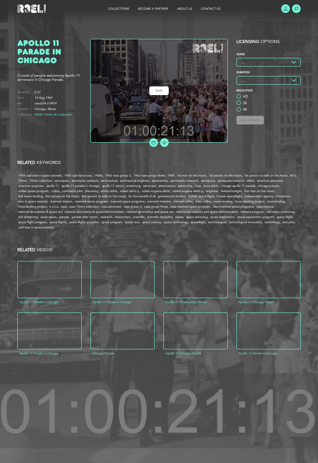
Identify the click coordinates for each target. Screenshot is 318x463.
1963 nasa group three (149, 175)
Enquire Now (250, 120)
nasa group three (156, 206)
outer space (48, 217)
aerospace (208, 180)
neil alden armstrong (281, 211)
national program (252, 211)
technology (272, 222)
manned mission (61, 201)
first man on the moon (259, 191)
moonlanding (276, 201)
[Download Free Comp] (164, 142)
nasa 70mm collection (84, 206)
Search (296, 8)
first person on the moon (62, 196)
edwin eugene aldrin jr (188, 191)
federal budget (231, 191)
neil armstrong (28, 217)
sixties (179, 217)
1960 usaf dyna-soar (78, 175)
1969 (170, 175)
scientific (139, 217)
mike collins (203, 201)
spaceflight (198, 222)
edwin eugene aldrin (156, 191)
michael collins (183, 201)
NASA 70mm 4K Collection (53, 114)
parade (64, 217)
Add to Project (153, 142)
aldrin (250, 180)
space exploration (222, 217)
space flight (284, 217)
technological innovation (245, 222)
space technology (176, 222)
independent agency (258, 196)
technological (217, 222)
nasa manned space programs (233, 206)
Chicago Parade (103, 353)
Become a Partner (153, 8)
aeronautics (160, 180)
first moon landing (30, 196)
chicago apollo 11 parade (238, 186)
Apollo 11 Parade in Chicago (38, 302)
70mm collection (40, 180)
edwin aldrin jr (129, 191)
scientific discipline (160, 217)
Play (159, 90)
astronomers (166, 186)
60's (293, 175)
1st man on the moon (191, 175)
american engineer (31, 186)
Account (285, 8)
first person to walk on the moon (104, 196)
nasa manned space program (190, 206)
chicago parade (268, 186)
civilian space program (33, 191)
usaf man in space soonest (36, 227)
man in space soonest (33, 201)
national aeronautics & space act (40, 211)
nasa (64, 206)
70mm (22, 180)
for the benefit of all (141, 196)
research (106, 217)
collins (55, 191)
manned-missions (159, 201)
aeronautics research (184, 180)
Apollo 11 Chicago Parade (256, 302)
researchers (122, 217)
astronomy (185, 186)
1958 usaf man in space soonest (40, 175)
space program (111, 222)
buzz (198, 186)
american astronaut (270, 180)
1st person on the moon (225, 175)
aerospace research (231, 180)
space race (132, 222)
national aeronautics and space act (149, 211)
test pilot (289, 222)
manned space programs (127, 201)
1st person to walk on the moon (265, 175)
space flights (57, 222)
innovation (283, 196)
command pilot (72, 191)
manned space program (91, 201)
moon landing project (249, 201)
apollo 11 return (113, 186)
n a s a (53, 206)
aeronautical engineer (134, 180)
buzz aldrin (211, 186)
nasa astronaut (111, 206)
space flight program (32, 222)
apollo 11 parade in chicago (80, 186)
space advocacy (197, 217)
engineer (212, 191)
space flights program (84, 222)
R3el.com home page (32, 8)
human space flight (201, 196)
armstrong (133, 186)
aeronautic (62, 180)
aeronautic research (84, 180)
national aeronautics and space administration (207, 211)
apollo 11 (52, 186)
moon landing (223, 201)
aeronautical (109, 180)
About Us (184, 8)
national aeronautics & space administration (94, 211)
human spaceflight (229, 196)
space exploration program (255, 217)
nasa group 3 (132, 206)
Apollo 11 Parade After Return (186, 302)
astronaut (149, 186)
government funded (172, 196)
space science (151, 222)
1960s (98, 175)
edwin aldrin (109, 191)
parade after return (85, 217)
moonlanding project (32, 206)
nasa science (264, 206)
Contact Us (210, 8)
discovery (91, 191)
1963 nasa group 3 (118, 175)
